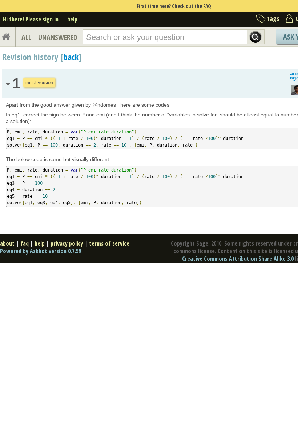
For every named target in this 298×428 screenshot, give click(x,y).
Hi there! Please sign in (31, 19)
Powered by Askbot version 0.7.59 (40, 251)
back (71, 57)
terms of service (109, 243)
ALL (26, 37)
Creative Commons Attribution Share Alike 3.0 (238, 259)
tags (273, 18)
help (72, 19)
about (7, 243)
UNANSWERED (57, 37)
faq (24, 243)
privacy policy (67, 243)
